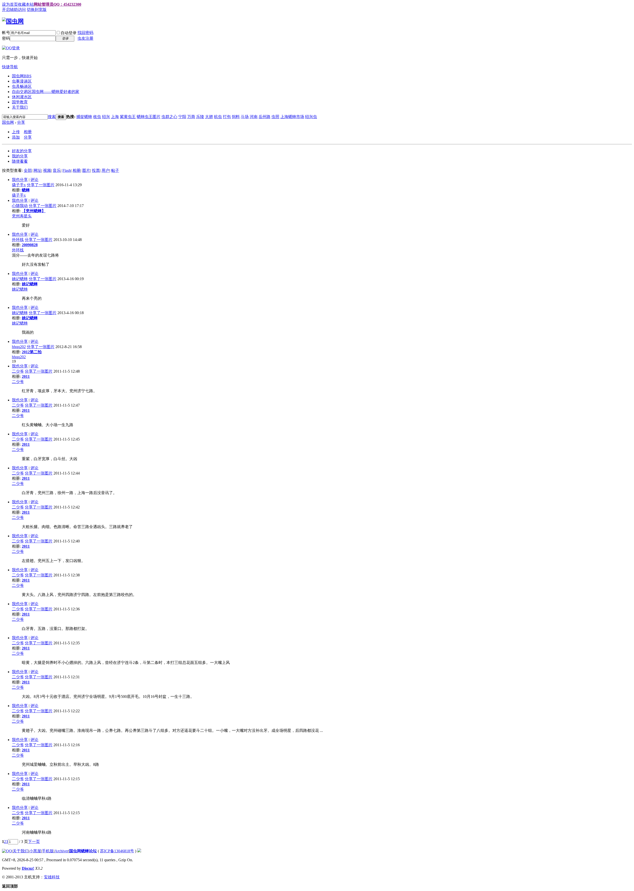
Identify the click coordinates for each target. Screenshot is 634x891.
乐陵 (200, 117)
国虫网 (21, 76)
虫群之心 (169, 117)
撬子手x (19, 185)
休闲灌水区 (22, 97)
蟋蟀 (26, 190)
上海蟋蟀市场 (292, 117)
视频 (47, 170)
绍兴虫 (311, 117)
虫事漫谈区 (22, 81)
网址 (37, 170)
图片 (86, 170)
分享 (21, 122)
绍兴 (106, 117)
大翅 (209, 117)
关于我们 (20, 107)
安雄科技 (52, 877)
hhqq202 (19, 347)
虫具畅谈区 (22, 86)
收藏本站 (26, 4)
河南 (254, 117)
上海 (115, 117)
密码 (6, 38)
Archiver (61, 851)
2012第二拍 (32, 352)
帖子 (115, 170)
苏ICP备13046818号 (117, 851)
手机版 (48, 851)
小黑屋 (35, 851)
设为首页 (10, 4)
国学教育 (20, 102)
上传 (16, 132)
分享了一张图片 (40, 185)
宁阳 (182, 117)
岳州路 (264, 117)
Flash (66, 170)
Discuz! (28, 868)
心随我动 (20, 206)
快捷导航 (10, 67)
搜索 (52, 117)
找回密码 (85, 32)
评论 (34, 180)
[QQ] (7, 851)
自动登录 (69, 33)
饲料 (236, 117)
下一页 (34, 841)
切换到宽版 (37, 9)
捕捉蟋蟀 (84, 117)
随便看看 (20, 161)
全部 (28, 170)
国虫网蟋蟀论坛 (83, 851)
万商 (191, 117)
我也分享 (20, 180)
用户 (105, 170)
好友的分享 (22, 151)
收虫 (97, 117)
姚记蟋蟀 (20, 279)
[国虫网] (13, 21)
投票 (96, 170)
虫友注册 (85, 38)
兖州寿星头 (22, 216)
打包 (227, 117)
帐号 (6, 32)
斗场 (245, 117)
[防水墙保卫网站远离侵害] (139, 851)
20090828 (30, 245)
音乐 (57, 170)
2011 (26, 376)
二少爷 (18, 371)
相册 (28, 132)
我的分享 (20, 156)
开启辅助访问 (14, 9)
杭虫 (218, 117)
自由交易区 (45, 91)
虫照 (275, 117)
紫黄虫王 (128, 117)
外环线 (18, 240)
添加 (16, 137)
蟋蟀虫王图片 (148, 117)
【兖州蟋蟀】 (34, 211)
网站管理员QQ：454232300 (57, 4)
